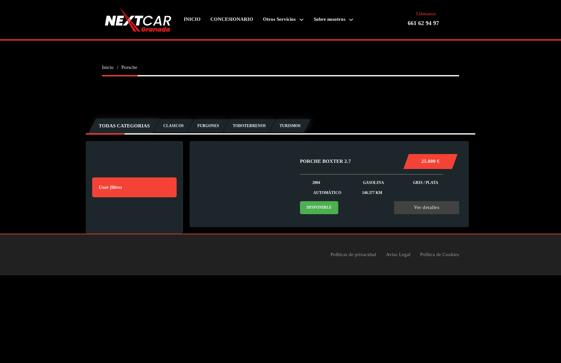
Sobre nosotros (329, 19)
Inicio (108, 67)
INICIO (192, 19)
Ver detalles (426, 207)
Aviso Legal (398, 254)
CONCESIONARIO (231, 19)
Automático (327, 192)
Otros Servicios (279, 19)
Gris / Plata (425, 182)
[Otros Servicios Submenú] (301, 19)
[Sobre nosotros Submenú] (351, 19)
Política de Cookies (439, 254)
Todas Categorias (124, 125)
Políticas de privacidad (353, 254)
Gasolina (373, 182)
